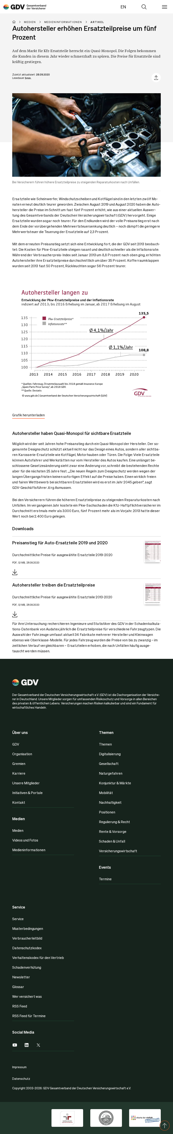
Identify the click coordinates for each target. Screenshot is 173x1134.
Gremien (18, 763)
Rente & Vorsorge (112, 831)
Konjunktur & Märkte (115, 783)
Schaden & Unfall (112, 841)
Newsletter (21, 977)
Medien (17, 830)
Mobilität (106, 792)
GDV (15, 744)
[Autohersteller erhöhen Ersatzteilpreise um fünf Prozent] (24, 7)
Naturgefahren (110, 773)
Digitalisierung (110, 754)
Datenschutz (21, 1078)
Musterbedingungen (27, 928)
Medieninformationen (28, 850)
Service (18, 919)
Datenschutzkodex (27, 948)
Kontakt (18, 802)
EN (123, 6)
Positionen (107, 812)
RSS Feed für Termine (29, 1016)
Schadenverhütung (26, 967)
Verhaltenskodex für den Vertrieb (38, 957)
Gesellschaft (109, 763)
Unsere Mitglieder (26, 783)
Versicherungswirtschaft (118, 851)
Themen (105, 744)
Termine (105, 879)
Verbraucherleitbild (27, 938)
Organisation (22, 754)
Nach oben (164, 1126)
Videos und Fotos (25, 840)
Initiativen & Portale (27, 792)
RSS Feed (19, 1006)
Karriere (18, 773)
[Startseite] (18, 22)
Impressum (19, 1067)
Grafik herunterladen (28, 415)
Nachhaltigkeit (110, 802)
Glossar (18, 986)
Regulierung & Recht (114, 822)
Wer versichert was (27, 996)
